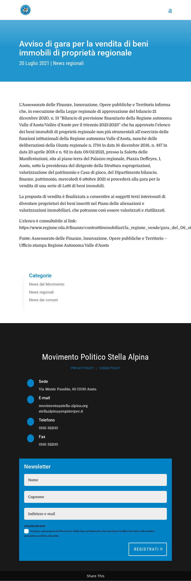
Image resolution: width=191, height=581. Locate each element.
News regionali (68, 63)
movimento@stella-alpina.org (63, 406)
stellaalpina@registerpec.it (61, 411)
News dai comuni (43, 300)
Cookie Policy (109, 368)
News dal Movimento (46, 284)
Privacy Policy (82, 368)
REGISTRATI (146, 549)
